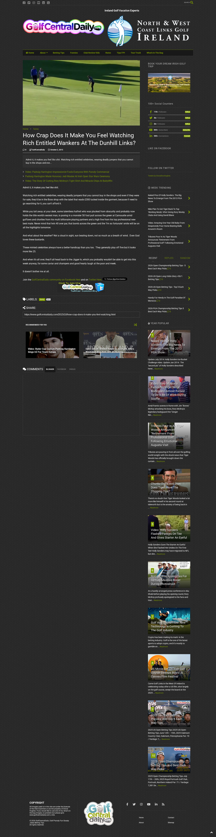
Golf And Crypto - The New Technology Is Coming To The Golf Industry (168, 626)
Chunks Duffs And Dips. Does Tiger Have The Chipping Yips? (166, 487)
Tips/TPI (121, 53)
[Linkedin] (43, 2)
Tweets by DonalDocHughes (159, 176)
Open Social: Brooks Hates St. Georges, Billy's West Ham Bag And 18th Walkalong (110, 350)
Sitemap (171, 823)
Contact (171, 818)
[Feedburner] (48, 2)
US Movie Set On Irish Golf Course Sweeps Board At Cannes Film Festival (168, 672)
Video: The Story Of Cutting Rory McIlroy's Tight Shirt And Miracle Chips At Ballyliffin (68, 180)
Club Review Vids (92, 53)
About (43, 53)
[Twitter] (29, 2)
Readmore (159, 369)
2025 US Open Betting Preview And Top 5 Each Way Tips (166, 719)
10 (153, 755)
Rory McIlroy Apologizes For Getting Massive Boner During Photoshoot (169, 580)
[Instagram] (33, 2)
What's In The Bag (155, 53)
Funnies (74, 53)
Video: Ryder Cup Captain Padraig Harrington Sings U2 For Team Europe (52, 350)
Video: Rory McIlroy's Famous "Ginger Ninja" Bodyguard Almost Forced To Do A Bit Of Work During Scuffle (168, 391)
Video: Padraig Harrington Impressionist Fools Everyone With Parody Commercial (67, 172)
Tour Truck (136, 53)
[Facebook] (24, 2)
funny (36, 129)
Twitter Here (95, 279)
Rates (108, 53)
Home (31, 53)
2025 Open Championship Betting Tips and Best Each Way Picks (168, 765)
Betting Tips (58, 53)
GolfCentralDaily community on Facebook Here (56, 279)
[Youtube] (38, 2)
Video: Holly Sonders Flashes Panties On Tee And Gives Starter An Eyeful (169, 533)
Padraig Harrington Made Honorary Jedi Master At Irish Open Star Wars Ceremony (67, 176)
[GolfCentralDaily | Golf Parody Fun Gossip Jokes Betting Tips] (63, 34)
